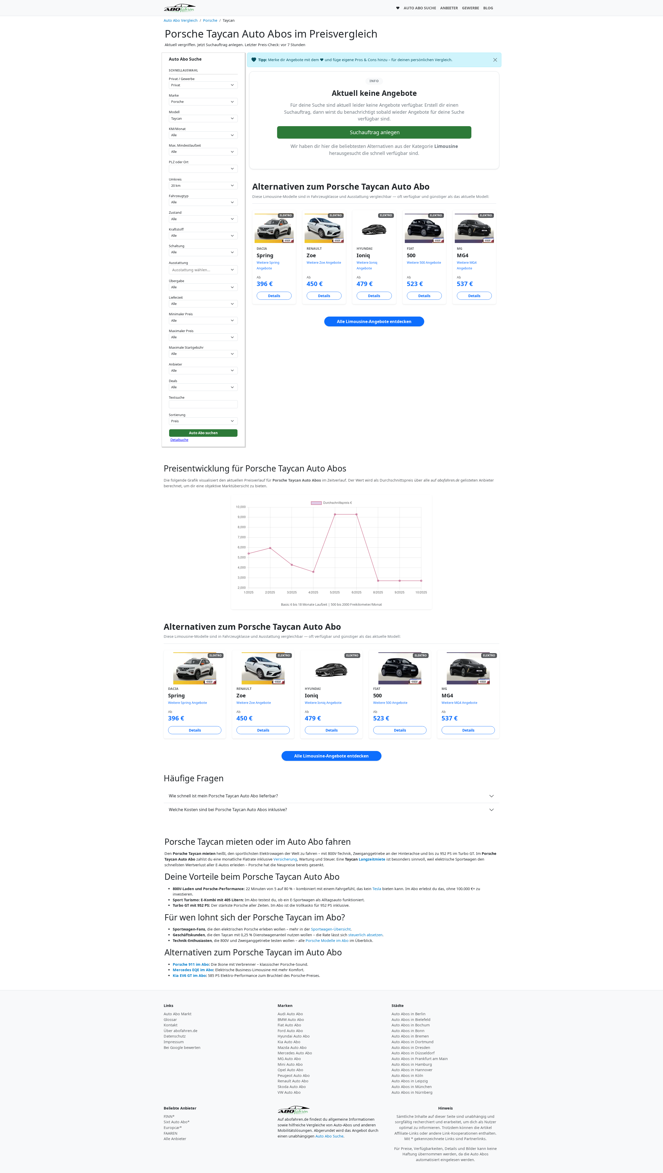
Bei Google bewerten (182, 1047)
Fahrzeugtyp (179, 196)
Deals (173, 380)
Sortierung (177, 414)
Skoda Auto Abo (292, 1086)
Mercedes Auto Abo (295, 1052)
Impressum (174, 1041)
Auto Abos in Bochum (411, 1024)
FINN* (169, 1116)
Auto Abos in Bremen (410, 1036)
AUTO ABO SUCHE (420, 7)
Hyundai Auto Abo (294, 1036)
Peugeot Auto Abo (294, 1075)
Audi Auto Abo (290, 1013)
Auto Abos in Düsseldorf (413, 1052)
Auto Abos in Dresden (411, 1047)
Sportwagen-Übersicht (331, 929)
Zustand (175, 212)
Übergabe (176, 280)
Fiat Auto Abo (289, 1024)
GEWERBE (470, 7)
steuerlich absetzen (365, 934)
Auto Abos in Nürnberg (412, 1092)
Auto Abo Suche (329, 1136)
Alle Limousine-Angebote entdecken (374, 321)
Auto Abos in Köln (407, 1075)
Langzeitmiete (372, 859)
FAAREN (170, 1133)
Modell (174, 112)
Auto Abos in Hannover (412, 1069)
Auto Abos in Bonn (408, 1030)
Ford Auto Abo (290, 1030)
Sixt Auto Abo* (177, 1121)
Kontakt (170, 1024)
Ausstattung (178, 262)
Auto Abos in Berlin (409, 1013)
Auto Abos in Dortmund (413, 1041)
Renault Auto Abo (293, 1080)
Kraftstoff (176, 229)
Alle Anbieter (175, 1138)
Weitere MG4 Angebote (459, 702)
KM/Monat (177, 128)
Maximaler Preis (181, 330)
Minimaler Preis (181, 314)
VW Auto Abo (289, 1092)
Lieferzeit (176, 297)
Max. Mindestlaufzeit (185, 145)
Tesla (376, 888)
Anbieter (175, 364)
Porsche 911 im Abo (191, 964)
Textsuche (176, 397)
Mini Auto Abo (290, 1064)
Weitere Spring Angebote (187, 702)
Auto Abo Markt (177, 1013)
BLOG (488, 7)
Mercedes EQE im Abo (193, 969)
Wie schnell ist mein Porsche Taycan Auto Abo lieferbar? (223, 796)
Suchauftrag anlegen (375, 132)
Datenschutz (175, 1036)
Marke (174, 95)
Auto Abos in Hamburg (412, 1064)
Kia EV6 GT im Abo (189, 975)
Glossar (170, 1019)
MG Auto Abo (289, 1058)
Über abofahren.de (180, 1030)
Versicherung (285, 859)
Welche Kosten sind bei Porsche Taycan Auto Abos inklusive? (228, 809)
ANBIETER (449, 7)
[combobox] (203, 169)
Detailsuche (179, 439)
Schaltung (176, 246)
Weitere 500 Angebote (424, 262)
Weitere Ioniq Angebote (323, 702)
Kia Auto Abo (289, 1041)
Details (274, 295)
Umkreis (175, 179)
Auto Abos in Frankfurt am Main (420, 1058)
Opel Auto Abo (290, 1069)
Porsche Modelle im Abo (327, 940)
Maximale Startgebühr (186, 347)
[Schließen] (495, 60)
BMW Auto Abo (291, 1019)
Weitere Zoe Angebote (324, 262)
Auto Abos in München (412, 1086)
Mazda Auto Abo (292, 1047)
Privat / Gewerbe (181, 78)
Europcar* (173, 1127)
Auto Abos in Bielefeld (411, 1019)
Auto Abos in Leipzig (410, 1080)
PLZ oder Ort (179, 162)
